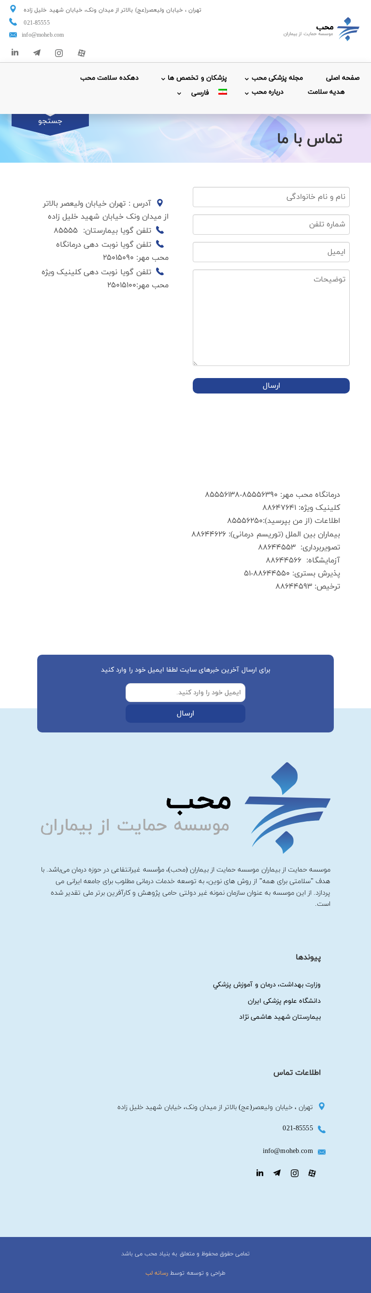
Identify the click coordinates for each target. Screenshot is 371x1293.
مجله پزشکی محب (277, 78)
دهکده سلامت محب (109, 78)
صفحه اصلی (342, 78)
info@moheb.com (43, 35)
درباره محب (268, 92)
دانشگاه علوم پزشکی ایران (284, 1001)
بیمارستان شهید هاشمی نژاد (280, 1017)
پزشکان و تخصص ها (197, 78)
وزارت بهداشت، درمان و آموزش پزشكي (267, 984)
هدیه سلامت (326, 92)
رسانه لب (156, 1273)
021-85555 (36, 23)
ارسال (271, 385)
